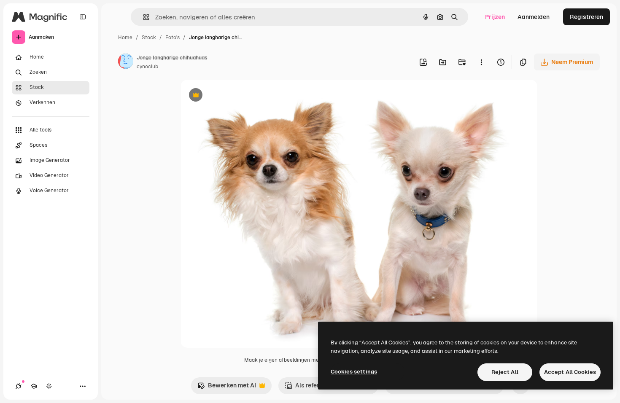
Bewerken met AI (226, 388)
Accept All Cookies (570, 372)
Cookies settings (354, 371)
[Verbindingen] (18, 386)
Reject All (504, 372)
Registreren (586, 17)
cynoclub (147, 66)
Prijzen (495, 17)
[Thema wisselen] (49, 386)
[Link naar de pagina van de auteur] (125, 62)
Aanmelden (534, 17)
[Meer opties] (481, 62)
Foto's (172, 37)
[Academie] (33, 386)
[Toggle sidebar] (82, 17)
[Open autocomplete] (142, 17)
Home (125, 37)
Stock (149, 37)
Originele (236, 96)
